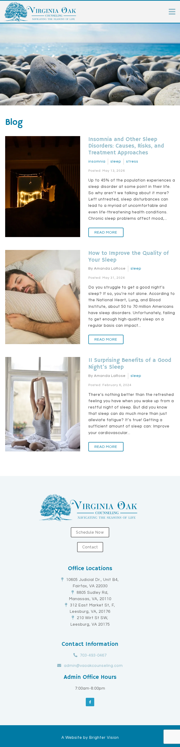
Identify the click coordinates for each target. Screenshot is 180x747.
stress (132, 161)
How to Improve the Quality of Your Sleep (128, 257)
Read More (105, 232)
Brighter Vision (104, 738)
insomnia (96, 161)
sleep (115, 161)
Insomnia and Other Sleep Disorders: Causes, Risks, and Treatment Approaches (126, 146)
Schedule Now (90, 532)
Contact (90, 547)
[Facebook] (90, 702)
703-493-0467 (93, 655)
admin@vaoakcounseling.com (93, 666)
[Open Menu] (172, 11)
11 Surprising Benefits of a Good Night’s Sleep (129, 364)
